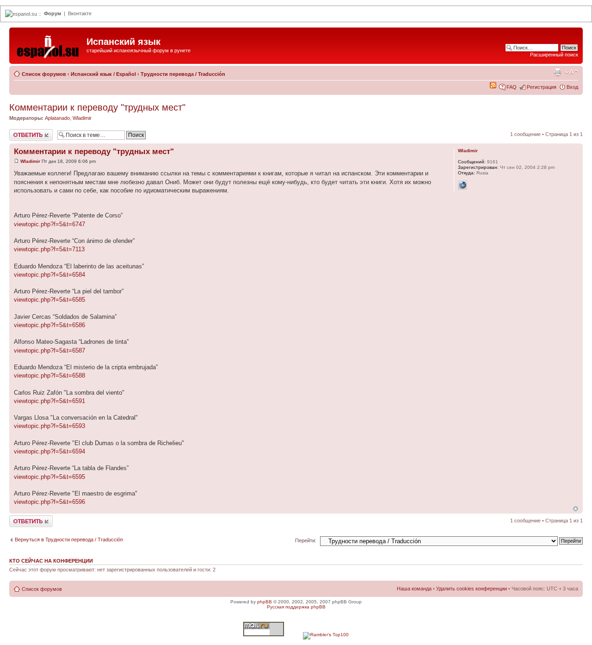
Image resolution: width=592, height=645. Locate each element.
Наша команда (414, 588)
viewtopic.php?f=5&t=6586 (49, 325)
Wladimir (82, 118)
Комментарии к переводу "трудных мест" (97, 107)
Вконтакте (80, 13)
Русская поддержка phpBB (296, 606)
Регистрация (541, 87)
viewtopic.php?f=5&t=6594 (49, 451)
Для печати (557, 72)
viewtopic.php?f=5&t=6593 (49, 425)
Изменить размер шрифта (571, 72)
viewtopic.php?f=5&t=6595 (49, 476)
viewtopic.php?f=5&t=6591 (49, 400)
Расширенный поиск (554, 54)
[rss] (493, 86)
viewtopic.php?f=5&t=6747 (49, 224)
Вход (572, 87)
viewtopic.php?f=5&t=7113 (49, 249)
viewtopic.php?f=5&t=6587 (49, 350)
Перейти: (305, 540)
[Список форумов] (49, 44)
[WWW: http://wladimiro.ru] (462, 185)
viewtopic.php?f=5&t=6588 (49, 375)
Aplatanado (57, 118)
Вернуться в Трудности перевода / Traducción (69, 539)
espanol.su (24, 14)
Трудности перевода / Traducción (183, 74)
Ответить (20, 132)
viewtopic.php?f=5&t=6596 (49, 501)
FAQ (511, 87)
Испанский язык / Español (103, 74)
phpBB (264, 601)
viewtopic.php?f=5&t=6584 (49, 274)
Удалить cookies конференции (471, 588)
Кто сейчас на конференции (51, 561)
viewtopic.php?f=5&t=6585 (49, 299)
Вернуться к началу (575, 508)
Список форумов (44, 74)
